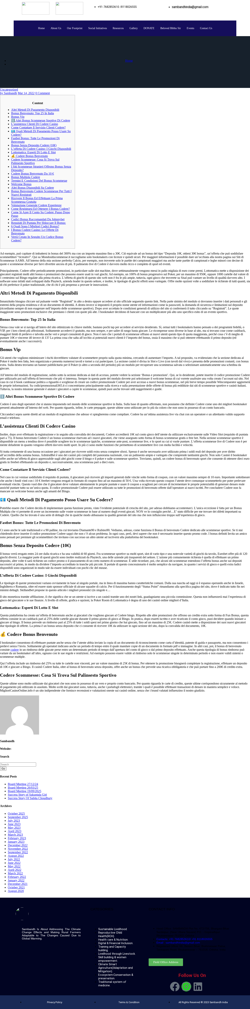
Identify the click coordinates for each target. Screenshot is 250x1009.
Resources (118, 28)
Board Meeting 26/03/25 (23, 787)
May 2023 (14, 827)
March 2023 (15, 834)
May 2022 (14, 866)
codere (15, 649)
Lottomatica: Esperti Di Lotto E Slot (33, 152)
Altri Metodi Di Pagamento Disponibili (35, 109)
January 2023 (16, 841)
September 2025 (18, 817)
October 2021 (16, 887)
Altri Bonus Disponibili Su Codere (32, 187)
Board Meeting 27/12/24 (23, 784)
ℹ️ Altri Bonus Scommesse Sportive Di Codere (40, 120)
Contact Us (206, 28)
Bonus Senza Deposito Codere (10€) (33, 145)
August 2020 (16, 891)
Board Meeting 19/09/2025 (24, 791)
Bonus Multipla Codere (25, 177)
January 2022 (16, 880)
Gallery (133, 28)
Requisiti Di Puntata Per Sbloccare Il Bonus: (38, 222)
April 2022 (14, 869)
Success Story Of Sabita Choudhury (30, 798)
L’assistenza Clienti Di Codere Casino (34, 124)
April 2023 (14, 831)
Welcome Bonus (21, 184)
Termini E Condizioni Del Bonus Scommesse (39, 180)
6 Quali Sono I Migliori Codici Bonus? (35, 226)
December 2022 (18, 845)
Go (3, 768)
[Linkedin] (198, 986)
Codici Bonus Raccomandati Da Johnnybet (37, 219)
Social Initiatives (97, 28)
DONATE (149, 28)
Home (41, 28)
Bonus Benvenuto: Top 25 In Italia (32, 113)
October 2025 (16, 813)
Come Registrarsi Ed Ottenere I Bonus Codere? (40, 208)
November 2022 (18, 848)
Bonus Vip (17, 116)
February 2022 (17, 877)
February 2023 (17, 838)
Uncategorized (9, 89)
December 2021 (18, 884)
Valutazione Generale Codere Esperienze (36, 205)
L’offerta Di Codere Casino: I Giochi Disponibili (41, 148)
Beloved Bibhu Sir (170, 28)
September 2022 (18, 852)
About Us (56, 28)
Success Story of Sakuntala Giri (27, 794)
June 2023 (14, 824)
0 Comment (42, 93)
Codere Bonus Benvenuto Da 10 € (32, 173)
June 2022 (14, 862)
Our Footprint (74, 28)
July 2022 (14, 859)
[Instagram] (186, 986)
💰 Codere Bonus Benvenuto (29, 156)
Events (190, 28)
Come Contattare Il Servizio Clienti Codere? (38, 127)
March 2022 (15, 873)
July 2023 (14, 820)
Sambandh (8, 93)
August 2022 (16, 855)
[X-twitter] (209, 986)
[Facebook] (175, 986)
